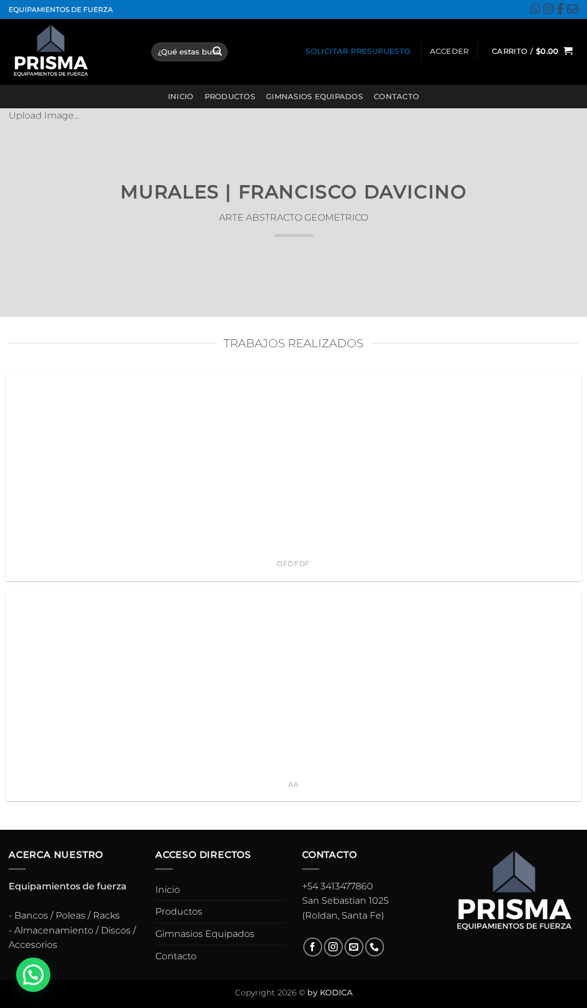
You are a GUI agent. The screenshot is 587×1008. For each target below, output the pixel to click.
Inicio (181, 96)
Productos (230, 96)
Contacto (396, 96)
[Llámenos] (374, 947)
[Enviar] (217, 51)
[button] (449, 51)
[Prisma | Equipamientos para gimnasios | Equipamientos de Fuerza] (71, 52)
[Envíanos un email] (354, 947)
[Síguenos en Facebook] (312, 947)
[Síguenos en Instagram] (333, 947)
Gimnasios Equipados (314, 96)
